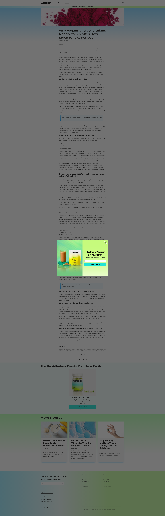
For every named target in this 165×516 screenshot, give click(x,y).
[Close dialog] (105, 242)
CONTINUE (95, 264)
